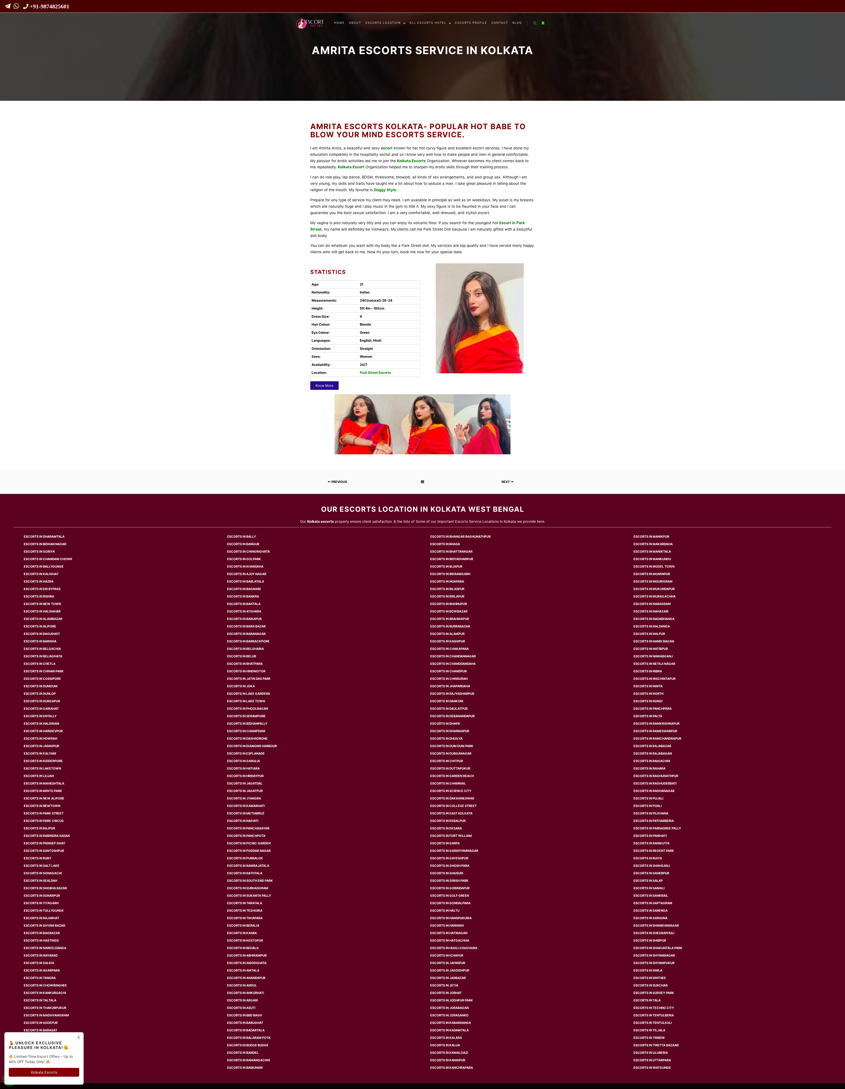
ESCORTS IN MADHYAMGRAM (46, 1015)
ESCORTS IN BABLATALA (245, 581)
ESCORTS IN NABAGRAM (652, 604)
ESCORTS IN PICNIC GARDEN (249, 843)
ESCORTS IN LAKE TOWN (246, 701)
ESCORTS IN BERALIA (243, 925)
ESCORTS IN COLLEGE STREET (453, 806)
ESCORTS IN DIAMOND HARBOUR (252, 746)
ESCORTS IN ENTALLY (40, 716)
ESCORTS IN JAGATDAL (245, 783)
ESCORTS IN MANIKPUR (651, 536)
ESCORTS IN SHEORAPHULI (654, 933)
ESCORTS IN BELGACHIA (42, 649)
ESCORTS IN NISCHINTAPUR (655, 678)
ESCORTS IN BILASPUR (447, 589)
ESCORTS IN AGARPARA (42, 970)
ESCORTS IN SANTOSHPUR (44, 850)
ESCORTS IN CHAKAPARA (449, 649)
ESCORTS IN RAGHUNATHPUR (656, 776)
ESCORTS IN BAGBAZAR (42, 933)
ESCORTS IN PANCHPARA (653, 708)
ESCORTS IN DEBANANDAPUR (452, 716)
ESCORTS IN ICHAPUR (446, 955)
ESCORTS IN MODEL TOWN (654, 566)
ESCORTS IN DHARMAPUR (449, 731)
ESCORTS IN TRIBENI (649, 1038)
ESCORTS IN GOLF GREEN (449, 895)
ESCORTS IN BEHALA (243, 948)
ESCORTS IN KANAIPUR (447, 1060)
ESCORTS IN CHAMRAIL (448, 783)
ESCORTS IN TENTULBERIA (654, 1015)
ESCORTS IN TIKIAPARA (245, 918)
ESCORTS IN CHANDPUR (448, 671)
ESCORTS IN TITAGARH (41, 903)
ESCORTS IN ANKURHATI (245, 993)
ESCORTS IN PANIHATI (650, 836)
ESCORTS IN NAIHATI (243, 821)
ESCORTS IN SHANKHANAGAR (656, 925)
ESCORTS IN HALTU (444, 910)
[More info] (543, 23)
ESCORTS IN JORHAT (446, 993)
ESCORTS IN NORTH (648, 693)
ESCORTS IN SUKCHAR (651, 985)
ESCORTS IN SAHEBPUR (651, 873)
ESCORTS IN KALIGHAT (41, 574)
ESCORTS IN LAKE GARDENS (248, 693)
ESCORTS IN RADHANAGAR (654, 791)
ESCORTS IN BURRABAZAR (450, 626)
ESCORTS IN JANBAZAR (448, 978)
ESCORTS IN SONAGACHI (43, 873)
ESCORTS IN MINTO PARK (43, 791)
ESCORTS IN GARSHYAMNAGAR (454, 850)
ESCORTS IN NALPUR (649, 634)
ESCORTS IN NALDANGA (652, 626)
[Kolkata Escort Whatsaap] (17, 7)
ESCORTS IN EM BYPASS (42, 589)
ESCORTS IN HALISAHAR (42, 611)
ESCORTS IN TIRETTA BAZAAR (656, 1045)
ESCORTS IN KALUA (445, 1045)
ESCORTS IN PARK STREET (44, 813)
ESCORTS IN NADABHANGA (654, 619)
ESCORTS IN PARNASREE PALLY (657, 828)
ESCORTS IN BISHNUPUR (448, 604)
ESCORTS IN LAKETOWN (42, 768)
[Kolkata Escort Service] (310, 23)
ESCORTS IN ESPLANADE (246, 753)
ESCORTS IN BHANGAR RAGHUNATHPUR (460, 536)
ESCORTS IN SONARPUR (42, 895)
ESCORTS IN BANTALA (244, 604)
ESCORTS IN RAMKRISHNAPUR (657, 723)
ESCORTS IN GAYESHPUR (449, 858)
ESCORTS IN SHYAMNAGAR (654, 955)
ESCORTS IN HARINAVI (447, 925)
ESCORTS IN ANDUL (242, 985)
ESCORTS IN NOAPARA (447, 581)
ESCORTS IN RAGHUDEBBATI (655, 783)
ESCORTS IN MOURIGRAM (653, 581)
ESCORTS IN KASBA (242, 933)
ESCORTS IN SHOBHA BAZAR (45, 888)
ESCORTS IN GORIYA (39, 551)
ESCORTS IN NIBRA (648, 671)
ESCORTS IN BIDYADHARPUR (451, 559)
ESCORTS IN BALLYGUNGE (44, 566)
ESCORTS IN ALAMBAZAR (43, 619)
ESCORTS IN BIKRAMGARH (450, 574)
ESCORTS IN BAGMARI (244, 589)
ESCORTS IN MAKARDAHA (653, 544)
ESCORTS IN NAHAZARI (651, 611)
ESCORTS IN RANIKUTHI (651, 843)
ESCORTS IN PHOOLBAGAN (247, 708)
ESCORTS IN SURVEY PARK (654, 993)
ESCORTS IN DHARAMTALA (44, 536)
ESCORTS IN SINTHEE (650, 978)
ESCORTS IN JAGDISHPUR (449, 970)
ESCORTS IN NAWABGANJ (653, 656)
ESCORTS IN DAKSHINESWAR (452, 798)
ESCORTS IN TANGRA (40, 978)
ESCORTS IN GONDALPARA (450, 903)
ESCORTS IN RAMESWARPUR (655, 731)
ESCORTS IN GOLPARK (244, 559)
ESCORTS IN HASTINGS (41, 940)
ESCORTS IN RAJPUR (39, 828)
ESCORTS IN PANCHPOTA (246, 836)
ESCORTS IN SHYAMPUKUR (654, 963)
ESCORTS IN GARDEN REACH (452, 776)
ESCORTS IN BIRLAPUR (447, 596)
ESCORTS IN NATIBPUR (651, 649)
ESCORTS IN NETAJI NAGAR (654, 664)
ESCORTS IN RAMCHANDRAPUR (657, 738)
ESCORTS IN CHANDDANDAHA (453, 664)
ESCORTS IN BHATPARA (245, 664)
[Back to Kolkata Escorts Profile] (422, 482)
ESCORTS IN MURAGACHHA (655, 596)
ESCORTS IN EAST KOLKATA (451, 813)
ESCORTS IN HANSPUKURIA (451, 918)
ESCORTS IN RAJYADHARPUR (452, 693)
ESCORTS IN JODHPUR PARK (451, 1000)
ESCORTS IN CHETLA (39, 664)
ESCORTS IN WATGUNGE (652, 1067)
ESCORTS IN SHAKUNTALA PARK (658, 948)
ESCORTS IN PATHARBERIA (654, 821)
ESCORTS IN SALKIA (39, 963)
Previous (339, 482)
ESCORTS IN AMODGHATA (246, 963)
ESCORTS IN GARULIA (243, 761)
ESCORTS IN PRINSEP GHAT (44, 843)
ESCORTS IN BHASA (445, 544)
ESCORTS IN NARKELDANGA (45, 948)
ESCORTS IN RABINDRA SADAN (47, 836)
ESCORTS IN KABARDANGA (450, 1023)
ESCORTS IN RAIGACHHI (652, 761)
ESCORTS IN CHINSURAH (449, 678)
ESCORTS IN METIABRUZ (245, 813)
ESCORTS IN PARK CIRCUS (44, 821)
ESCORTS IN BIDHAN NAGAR (45, 544)
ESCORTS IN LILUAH (39, 776)
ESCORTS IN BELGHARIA (245, 649)
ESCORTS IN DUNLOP (40, 693)
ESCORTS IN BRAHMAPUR (449, 619)
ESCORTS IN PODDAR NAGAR (249, 850)
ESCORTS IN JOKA (241, 686)
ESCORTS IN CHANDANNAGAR (453, 656)
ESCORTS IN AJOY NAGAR (246, 574)
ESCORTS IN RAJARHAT (41, 918)
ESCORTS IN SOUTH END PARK (250, 880)
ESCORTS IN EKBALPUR (448, 821)
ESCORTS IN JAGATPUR (245, 791)
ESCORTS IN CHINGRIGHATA (248, 551)
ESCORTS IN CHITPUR (446, 761)
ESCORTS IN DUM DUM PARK (451, 746)
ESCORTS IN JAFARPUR (447, 963)
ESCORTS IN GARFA (445, 843)
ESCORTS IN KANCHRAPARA (451, 1067)
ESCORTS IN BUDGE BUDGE (247, 1045)
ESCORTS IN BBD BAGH (244, 1015)
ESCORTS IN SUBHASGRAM (247, 888)
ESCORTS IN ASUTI (241, 1008)
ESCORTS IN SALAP (648, 880)
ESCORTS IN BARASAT (40, 1030)
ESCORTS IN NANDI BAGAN (654, 641)
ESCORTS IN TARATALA (244, 903)
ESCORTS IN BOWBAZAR (448, 611)
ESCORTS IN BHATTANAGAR (451, 551)
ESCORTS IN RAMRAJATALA (248, 865)
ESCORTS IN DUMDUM (40, 686)
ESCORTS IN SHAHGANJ (652, 865)
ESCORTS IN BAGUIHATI (42, 634)
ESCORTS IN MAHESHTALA (44, 783)
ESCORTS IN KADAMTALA (449, 1030)
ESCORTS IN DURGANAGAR (450, 753)
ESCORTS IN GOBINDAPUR (450, 888)
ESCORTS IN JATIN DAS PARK (249, 678)
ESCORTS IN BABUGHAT (245, 1023)
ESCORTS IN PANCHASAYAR (248, 828)
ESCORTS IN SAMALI (649, 888)
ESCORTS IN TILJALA (649, 1030)
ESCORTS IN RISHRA (39, 596)
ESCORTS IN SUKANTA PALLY (249, 895)
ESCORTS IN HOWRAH (40, 738)
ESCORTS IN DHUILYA (446, 738)
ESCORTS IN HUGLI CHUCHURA (453, 948)
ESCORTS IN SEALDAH (40, 880)
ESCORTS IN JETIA (444, 985)
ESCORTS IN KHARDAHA (245, 566)
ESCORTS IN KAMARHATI (246, 806)
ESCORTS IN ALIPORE (40, 626)
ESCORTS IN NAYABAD (41, 955)
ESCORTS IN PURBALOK (245, 858)
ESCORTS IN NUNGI (648, 701)
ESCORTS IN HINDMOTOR (246, 671)
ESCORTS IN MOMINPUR (652, 574)
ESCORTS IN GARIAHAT (41, 708)
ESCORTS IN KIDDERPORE (43, 761)
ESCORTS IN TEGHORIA (244, 910)
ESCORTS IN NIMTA (648, 686)
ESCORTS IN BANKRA (243, 596)
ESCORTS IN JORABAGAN (449, 1008)
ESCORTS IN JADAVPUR (41, 746)
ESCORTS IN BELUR (241, 656)
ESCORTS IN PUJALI (648, 798)
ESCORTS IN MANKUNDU (652, 559)
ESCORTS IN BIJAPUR (446, 566)
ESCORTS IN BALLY (241, 536)
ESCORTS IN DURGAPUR (42, 701)
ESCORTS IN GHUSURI (446, 873)
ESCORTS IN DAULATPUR (449, 708)
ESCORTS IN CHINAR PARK (44, 671)
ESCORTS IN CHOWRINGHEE (45, 985)
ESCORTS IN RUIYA (648, 858)
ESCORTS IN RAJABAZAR (652, 746)
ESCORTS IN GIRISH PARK (449, 880)
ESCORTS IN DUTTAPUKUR (450, 768)
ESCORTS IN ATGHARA (244, 611)
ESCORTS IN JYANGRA (244, 798)
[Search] (535, 23)
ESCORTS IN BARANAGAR (246, 634)
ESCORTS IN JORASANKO (449, 1015)
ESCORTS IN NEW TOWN (42, 604)
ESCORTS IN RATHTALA (244, 873)
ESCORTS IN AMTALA (243, 970)
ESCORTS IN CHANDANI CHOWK (48, 559)
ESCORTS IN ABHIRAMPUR (247, 955)
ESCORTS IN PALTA (648, 716)
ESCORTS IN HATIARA (243, 768)
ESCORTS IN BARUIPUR (244, 619)
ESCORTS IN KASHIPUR (447, 641)
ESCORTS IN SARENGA (651, 910)
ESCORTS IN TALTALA (40, 1000)
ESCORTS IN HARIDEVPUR (43, 731)
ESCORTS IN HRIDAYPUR (245, 776)
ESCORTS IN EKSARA (446, 828)
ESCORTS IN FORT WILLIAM (451, 836)
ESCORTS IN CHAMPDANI (246, 731)
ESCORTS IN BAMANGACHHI (248, 1060)
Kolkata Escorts (44, 1072)
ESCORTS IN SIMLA (648, 970)
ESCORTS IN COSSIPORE (42, 678)
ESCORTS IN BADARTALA (246, 1030)
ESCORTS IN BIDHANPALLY (247, 723)
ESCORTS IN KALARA (446, 1038)
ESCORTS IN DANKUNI (446, 701)
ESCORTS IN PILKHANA (651, 813)
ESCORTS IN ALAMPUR (447, 634)
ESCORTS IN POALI (648, 806)
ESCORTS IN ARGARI (242, 1000)
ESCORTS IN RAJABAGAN (653, 753)
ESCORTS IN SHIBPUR (650, 940)
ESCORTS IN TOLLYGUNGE (44, 910)
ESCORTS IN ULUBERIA (651, 1052)
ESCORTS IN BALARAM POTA (248, 1038)
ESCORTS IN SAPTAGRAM (653, 903)
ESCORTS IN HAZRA (38, 581)
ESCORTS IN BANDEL (243, 1052)
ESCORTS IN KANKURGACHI (45, 993)
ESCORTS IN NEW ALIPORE (44, 798)
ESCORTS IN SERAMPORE (246, 716)
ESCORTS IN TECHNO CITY (654, 1008)
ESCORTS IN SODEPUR (41, 1023)
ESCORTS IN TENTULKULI (653, 1023)
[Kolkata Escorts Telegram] (9, 7)
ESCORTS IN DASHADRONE (247, 738)
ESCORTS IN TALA (647, 1000)
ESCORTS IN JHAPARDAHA (450, 686)
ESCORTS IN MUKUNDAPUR (654, 589)
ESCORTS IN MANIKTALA (652, 551)
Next (506, 482)
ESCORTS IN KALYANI (40, 753)
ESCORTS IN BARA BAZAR (246, 626)
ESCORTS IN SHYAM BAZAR (44, 925)
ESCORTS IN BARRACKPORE (248, 641)
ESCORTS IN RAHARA (649, 768)
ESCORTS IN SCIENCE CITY (450, 791)
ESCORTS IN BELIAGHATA (43, 656)
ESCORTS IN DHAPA (445, 723)
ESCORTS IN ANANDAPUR (246, 978)
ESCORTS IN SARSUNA (650, 918)
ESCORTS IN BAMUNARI (245, 1067)
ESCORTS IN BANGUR (243, 544)
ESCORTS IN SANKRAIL (651, 895)
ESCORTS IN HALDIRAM (41, 723)
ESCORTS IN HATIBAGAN (448, 933)
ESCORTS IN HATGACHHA (449, 940)
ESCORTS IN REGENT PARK (654, 850)
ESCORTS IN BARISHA (40, 641)
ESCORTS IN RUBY (37, 858)
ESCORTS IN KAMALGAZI (449, 1052)
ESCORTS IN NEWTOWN (42, 806)
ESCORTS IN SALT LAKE (41, 865)
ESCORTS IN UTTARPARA (652, 1060)
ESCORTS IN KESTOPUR (245, 940)
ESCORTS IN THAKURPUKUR (45, 1008)
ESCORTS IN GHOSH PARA (449, 865)
